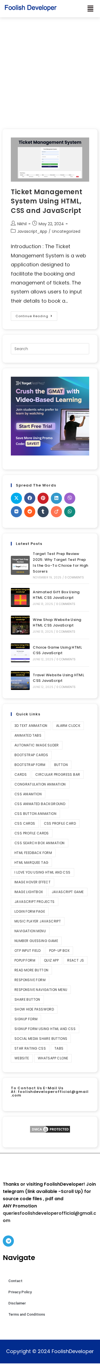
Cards (20, 774)
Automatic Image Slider (36, 745)
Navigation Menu (30, 931)
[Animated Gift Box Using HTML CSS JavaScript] (20, 597)
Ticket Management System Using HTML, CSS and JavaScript (46, 201)
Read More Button (31, 970)
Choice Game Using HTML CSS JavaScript (57, 650)
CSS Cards (24, 823)
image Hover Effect (32, 882)
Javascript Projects (34, 901)
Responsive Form (30, 979)
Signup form (26, 1019)
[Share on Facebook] (29, 498)
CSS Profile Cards (31, 833)
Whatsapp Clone (53, 1058)
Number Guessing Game (36, 940)
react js (75, 960)
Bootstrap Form (30, 764)
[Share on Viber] (69, 498)
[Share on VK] (16, 511)
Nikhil (22, 224)
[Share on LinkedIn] (56, 498)
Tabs (59, 1048)
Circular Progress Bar (57, 774)
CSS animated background (39, 803)
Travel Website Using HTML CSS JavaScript (58, 678)
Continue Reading (36, 314)
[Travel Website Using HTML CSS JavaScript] (20, 680)
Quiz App (51, 960)
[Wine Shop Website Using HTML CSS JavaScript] (20, 625)
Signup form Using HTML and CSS (45, 1028)
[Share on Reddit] (29, 511)
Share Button (27, 999)
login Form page (29, 911)
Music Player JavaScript (37, 921)
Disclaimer (17, 1303)
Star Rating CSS (30, 1048)
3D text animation (31, 725)
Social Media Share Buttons (40, 1038)
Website (21, 1058)
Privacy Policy (20, 1292)
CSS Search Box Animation (39, 843)
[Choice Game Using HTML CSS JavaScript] (20, 652)
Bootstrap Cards (31, 755)
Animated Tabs (27, 735)
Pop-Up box (59, 950)
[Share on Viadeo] (56, 511)
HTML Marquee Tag (31, 862)
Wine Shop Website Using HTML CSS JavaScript (57, 622)
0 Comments (74, 577)
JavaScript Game (68, 891)
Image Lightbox (28, 891)
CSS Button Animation (35, 813)
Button (61, 764)
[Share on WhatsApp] (69, 511)
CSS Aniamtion (28, 794)
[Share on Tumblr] (43, 511)
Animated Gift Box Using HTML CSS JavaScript (56, 595)
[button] (90, 9)
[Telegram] (8, 1241)
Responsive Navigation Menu (40, 989)
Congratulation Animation (40, 784)
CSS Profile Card (60, 823)
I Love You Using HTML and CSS (42, 872)
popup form (24, 960)
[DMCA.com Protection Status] (50, 1129)
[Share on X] (16, 498)
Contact (15, 1281)
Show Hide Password (34, 1009)
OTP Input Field (27, 950)
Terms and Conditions (26, 1314)
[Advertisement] (50, 70)
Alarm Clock (68, 725)
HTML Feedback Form (33, 852)
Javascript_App (32, 231)
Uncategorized (66, 231)
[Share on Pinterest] (43, 498)
